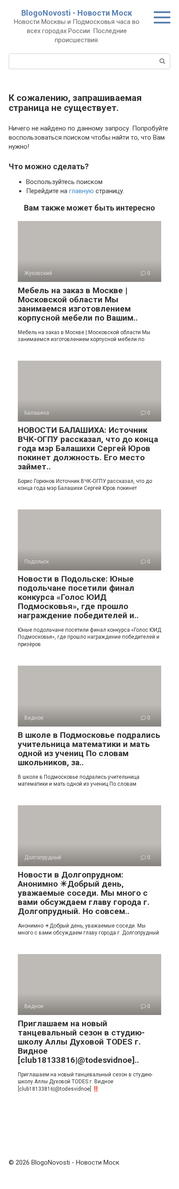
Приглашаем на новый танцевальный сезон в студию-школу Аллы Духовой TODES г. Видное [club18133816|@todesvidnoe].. (81, 1041)
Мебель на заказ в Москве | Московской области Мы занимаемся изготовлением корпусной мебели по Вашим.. (78, 304)
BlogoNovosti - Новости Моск (76, 12)
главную (81, 191)
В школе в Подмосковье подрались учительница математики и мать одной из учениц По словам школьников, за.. (89, 748)
